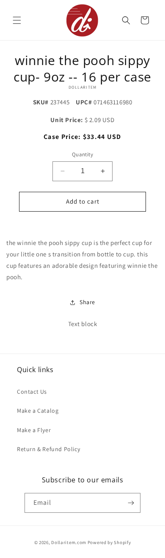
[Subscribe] (130, 503)
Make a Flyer (34, 430)
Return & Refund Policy (48, 449)
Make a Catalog (37, 410)
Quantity (82, 154)
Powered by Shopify (109, 542)
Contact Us (32, 391)
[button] (17, 20)
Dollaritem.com (68, 542)
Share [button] (87, 302)
